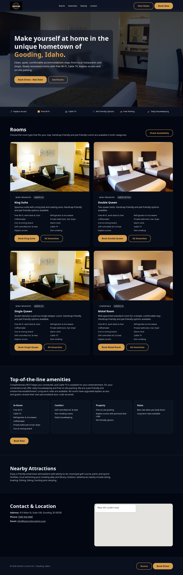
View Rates (143, 5)
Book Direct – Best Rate (30, 79)
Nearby (83, 6)
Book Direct (163, 566)
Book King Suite (26, 238)
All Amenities (52, 238)
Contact (93, 6)
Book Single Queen (28, 347)
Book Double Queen (112, 238)
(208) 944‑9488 (25, 516)
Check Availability (159, 133)
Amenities (72, 6)
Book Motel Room (111, 347)
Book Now (163, 5)
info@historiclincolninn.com (31, 521)
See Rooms (58, 79)
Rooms (62, 6)
